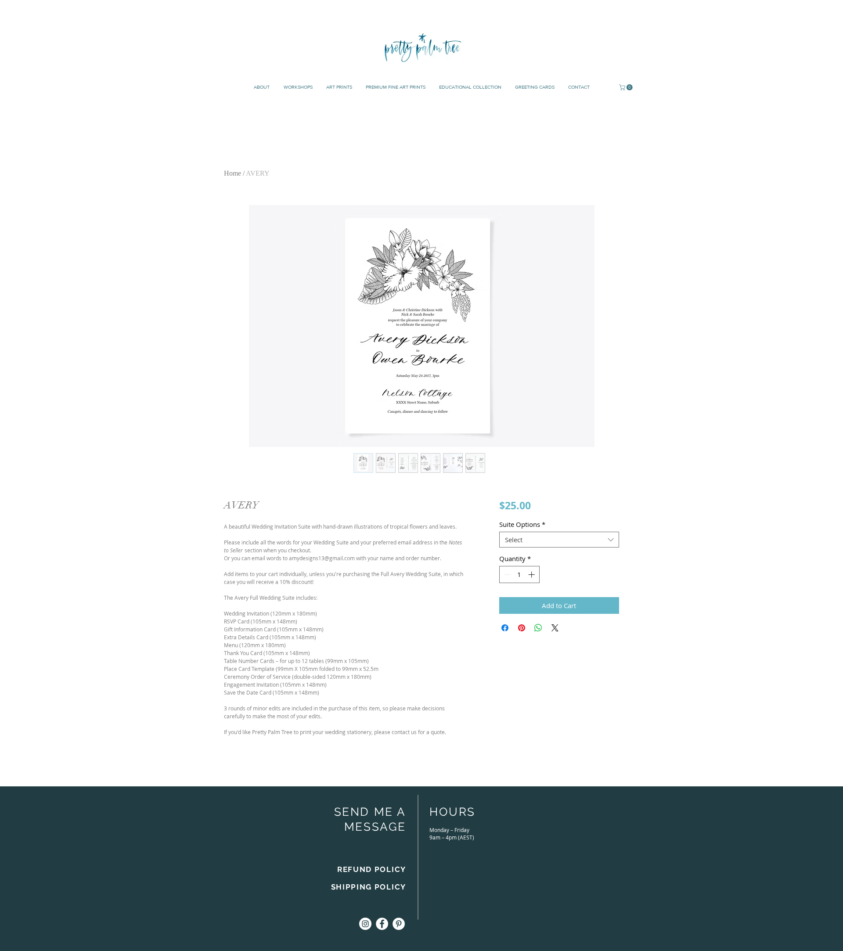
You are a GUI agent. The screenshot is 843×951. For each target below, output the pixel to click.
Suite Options (522, 524)
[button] (626, 87)
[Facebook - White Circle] (382, 924)
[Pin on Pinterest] (521, 628)
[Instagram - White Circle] (365, 924)
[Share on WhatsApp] (538, 628)
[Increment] (532, 574)
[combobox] (559, 540)
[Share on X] (555, 628)
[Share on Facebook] (505, 628)
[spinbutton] (519, 574)
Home (232, 173)
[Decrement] (506, 574)
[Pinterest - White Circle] (399, 924)
